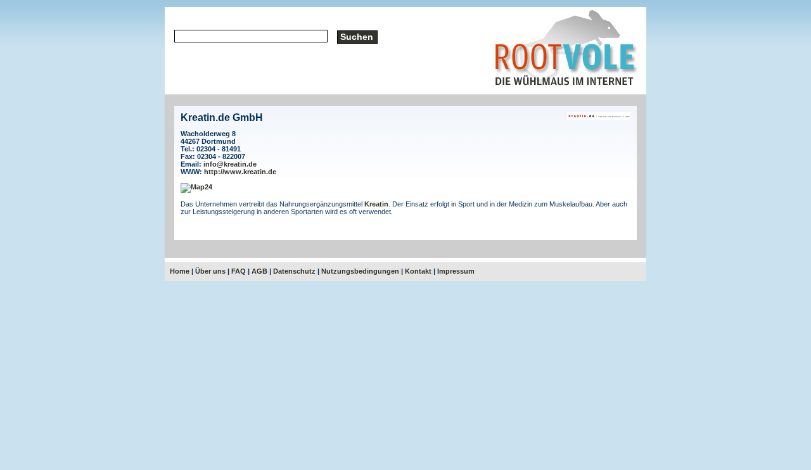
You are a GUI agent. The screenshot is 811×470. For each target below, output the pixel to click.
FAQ (238, 271)
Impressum (456, 271)
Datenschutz (294, 271)
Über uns (210, 271)
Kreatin (376, 204)
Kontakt (418, 271)
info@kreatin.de (230, 164)
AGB (259, 271)
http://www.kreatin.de (240, 171)
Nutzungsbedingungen (360, 271)
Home (179, 271)
